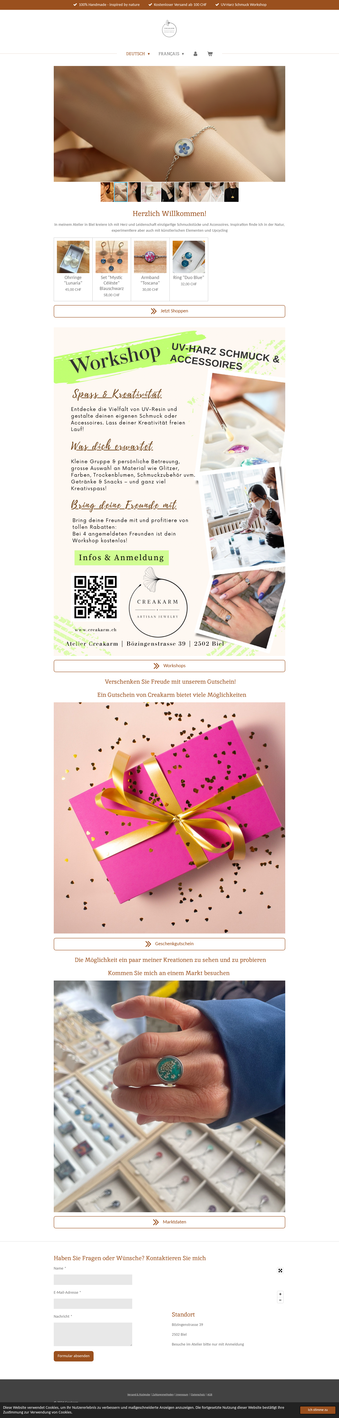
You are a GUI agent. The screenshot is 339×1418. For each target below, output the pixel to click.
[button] (282, 69)
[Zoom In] (280, 1294)
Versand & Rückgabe (138, 1394)
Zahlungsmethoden (163, 1394)
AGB (209, 1394)
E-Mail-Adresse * (67, 1293)
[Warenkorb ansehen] (210, 53)
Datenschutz (198, 1394)
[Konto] (195, 53)
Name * (60, 1269)
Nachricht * (63, 1317)
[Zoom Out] (280, 1300)
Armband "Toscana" (150, 280)
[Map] (228, 1285)
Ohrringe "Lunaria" (73, 280)
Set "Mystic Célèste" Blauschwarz (112, 283)
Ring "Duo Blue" (188, 277)
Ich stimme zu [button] (318, 1410)
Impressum (181, 1394)
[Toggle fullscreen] (280, 1270)
